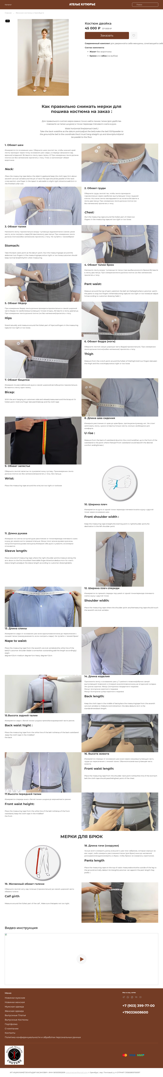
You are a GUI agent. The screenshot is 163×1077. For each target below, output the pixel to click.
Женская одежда (14, 1011)
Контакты (10, 1033)
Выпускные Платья (15, 1015)
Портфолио (11, 1024)
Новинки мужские (15, 998)
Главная (8, 13)
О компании (11, 1028)
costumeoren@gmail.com (77, 1072)
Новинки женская (15, 1002)
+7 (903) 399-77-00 (138, 1006)
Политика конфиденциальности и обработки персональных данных (43, 1037)
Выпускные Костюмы (16, 1019)
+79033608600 (135, 1012)
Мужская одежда (14, 1006)
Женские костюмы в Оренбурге (30, 13)
